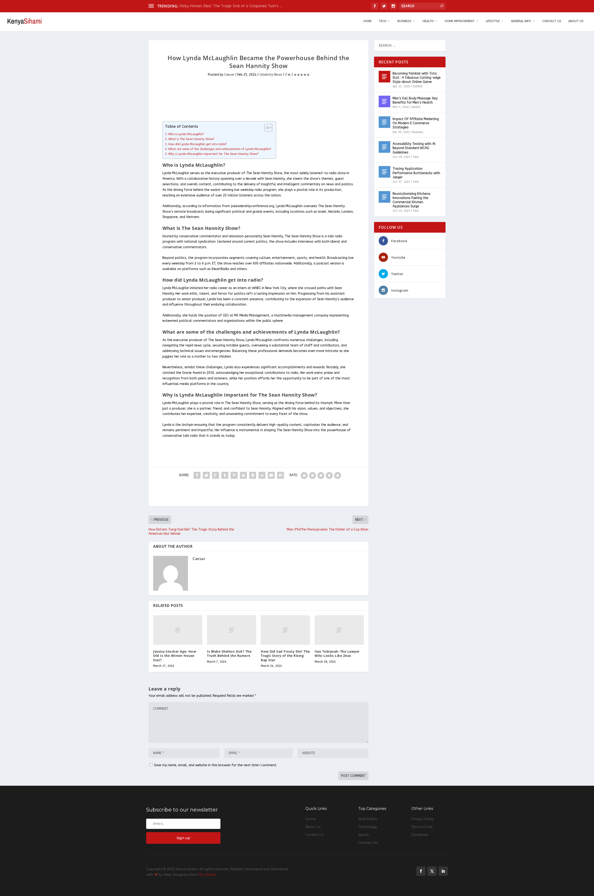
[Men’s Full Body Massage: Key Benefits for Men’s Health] (384, 101)
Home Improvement (460, 21)
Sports (363, 835)
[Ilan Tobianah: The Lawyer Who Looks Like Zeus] (339, 630)
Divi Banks (207, 875)
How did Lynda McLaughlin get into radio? (197, 144)
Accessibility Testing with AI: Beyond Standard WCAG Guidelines (414, 148)
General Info (521, 21)
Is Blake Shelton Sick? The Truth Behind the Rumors (229, 653)
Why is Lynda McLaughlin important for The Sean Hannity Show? (213, 154)
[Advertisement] (232, 101)
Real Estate (367, 819)
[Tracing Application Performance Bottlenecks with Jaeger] (384, 172)
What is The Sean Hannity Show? (191, 139)
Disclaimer (419, 835)
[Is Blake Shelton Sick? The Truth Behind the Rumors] (231, 630)
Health (428, 21)
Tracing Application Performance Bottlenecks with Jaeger (416, 173)
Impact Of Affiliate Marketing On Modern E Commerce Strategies (416, 123)
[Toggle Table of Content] (266, 128)
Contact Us (551, 21)
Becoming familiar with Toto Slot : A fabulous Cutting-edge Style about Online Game (417, 78)
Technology (367, 827)
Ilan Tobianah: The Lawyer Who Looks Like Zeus (337, 653)
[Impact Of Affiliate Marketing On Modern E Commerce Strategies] (384, 122)
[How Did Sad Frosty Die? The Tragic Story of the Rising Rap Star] (285, 630)
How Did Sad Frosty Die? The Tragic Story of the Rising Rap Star (285, 655)
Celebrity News (270, 75)
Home (367, 21)
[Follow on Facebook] (421, 871)
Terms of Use (422, 827)
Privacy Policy (422, 819)
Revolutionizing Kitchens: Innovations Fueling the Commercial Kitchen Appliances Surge (412, 200)
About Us (576, 21)
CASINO (418, 86)
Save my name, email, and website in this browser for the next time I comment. (215, 765)
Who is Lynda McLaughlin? (186, 134)
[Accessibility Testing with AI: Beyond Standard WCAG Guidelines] (384, 147)
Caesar (229, 75)
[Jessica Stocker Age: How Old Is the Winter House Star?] (177, 630)
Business (404, 21)
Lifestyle (493, 21)
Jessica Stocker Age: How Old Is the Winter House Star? (174, 655)
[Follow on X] (432, 871)
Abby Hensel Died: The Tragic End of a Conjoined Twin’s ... (231, 6)
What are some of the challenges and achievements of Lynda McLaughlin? (219, 149)
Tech (382, 21)
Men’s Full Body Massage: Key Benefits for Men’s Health (415, 100)
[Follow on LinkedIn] (443, 871)
